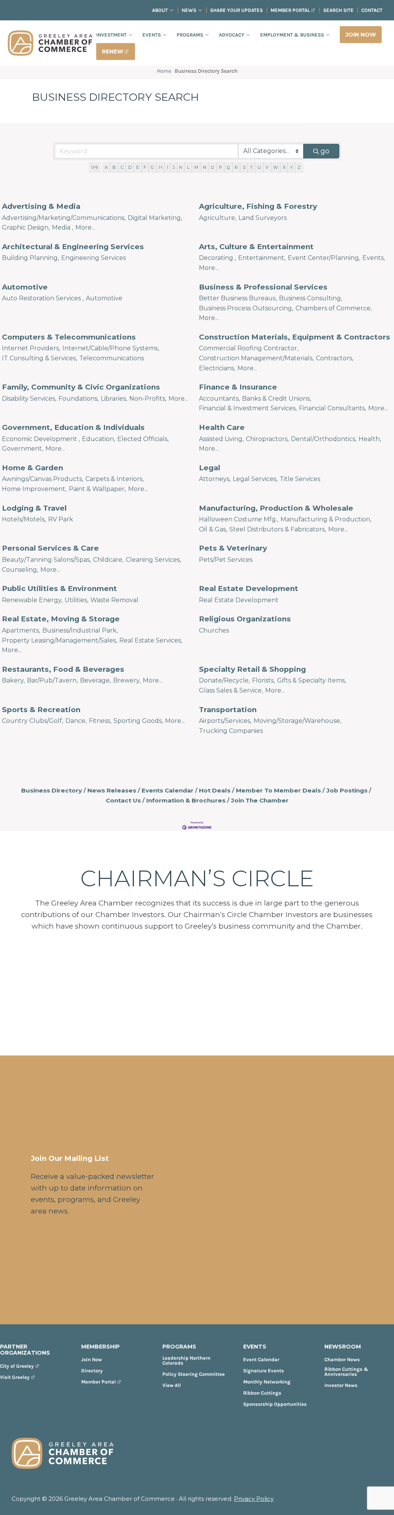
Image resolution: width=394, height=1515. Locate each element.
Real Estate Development (248, 588)
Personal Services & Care (50, 548)
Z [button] (299, 167)
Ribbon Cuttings (262, 1392)
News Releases (111, 790)
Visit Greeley (15, 1377)
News (189, 10)
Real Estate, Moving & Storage (61, 618)
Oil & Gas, (213, 529)
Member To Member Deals (278, 790)
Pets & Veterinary (233, 548)
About (160, 10)
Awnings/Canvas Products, (42, 479)
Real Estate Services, (150, 640)
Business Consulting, (310, 298)
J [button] (174, 167)
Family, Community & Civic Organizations (81, 387)
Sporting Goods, (138, 720)
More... (85, 227)
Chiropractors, (267, 439)
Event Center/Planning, (324, 257)
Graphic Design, (26, 227)
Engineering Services (93, 257)
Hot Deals (214, 790)
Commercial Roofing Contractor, (248, 348)
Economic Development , (41, 439)
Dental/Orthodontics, (323, 439)
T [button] (251, 167)
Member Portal (290, 10)
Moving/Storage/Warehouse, (297, 720)
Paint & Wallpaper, (97, 489)
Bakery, (13, 680)
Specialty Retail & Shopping (252, 669)
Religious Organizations (245, 618)
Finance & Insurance (238, 387)
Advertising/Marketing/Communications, (63, 217)
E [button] (137, 167)
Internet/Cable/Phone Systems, (110, 348)
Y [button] (291, 167)
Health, (370, 439)
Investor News (340, 1385)
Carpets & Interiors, (114, 479)
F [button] (145, 167)
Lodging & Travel (34, 508)
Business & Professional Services (263, 287)
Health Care (222, 427)
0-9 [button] (95, 167)
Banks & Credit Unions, (276, 398)
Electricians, (217, 368)
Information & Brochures (185, 800)
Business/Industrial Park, (80, 630)
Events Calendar (168, 790)
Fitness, (100, 720)
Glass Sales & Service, (231, 690)
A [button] (106, 167)
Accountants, (219, 398)
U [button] (259, 167)
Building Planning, (30, 257)
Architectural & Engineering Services (73, 246)
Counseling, (20, 569)
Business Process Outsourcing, (246, 308)
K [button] (180, 167)
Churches (214, 630)
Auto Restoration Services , (42, 298)
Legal (209, 467)
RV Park (60, 519)
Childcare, (108, 559)
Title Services (300, 479)
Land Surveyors (263, 217)
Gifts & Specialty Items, (311, 680)
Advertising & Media (41, 206)
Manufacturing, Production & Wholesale (276, 508)
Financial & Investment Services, (248, 408)
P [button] (220, 167)
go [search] (325, 151)
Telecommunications (111, 358)
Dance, (76, 720)
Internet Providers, (31, 348)
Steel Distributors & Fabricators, (277, 529)
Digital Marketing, (155, 217)
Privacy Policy (254, 1498)
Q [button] (228, 167)
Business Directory (51, 790)
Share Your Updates (236, 10)
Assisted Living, (221, 439)
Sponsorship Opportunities (275, 1404)
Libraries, (114, 398)
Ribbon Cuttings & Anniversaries (346, 1372)
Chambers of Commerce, (334, 308)
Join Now (91, 1359)
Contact (371, 10)
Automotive (25, 287)
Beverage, (95, 680)
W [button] (275, 167)
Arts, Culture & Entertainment (256, 246)
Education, (98, 439)
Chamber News (342, 1359)
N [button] (204, 167)
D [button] (130, 167)
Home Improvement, (34, 489)
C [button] (122, 167)
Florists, (263, 680)
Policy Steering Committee (193, 1374)
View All (171, 1385)
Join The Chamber (260, 800)
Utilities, (76, 600)
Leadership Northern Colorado (186, 1360)
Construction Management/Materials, (256, 358)
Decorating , (217, 257)
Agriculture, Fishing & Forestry (258, 206)
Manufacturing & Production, (325, 519)
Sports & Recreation (41, 709)
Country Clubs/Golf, (32, 720)
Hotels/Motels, (24, 519)
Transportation (228, 709)
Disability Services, (29, 398)
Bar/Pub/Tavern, (52, 680)
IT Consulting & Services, (39, 358)
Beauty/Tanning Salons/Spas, (46, 559)
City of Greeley (17, 1366)
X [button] (284, 167)
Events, (373, 257)
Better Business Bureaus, (238, 298)
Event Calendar (261, 1359)
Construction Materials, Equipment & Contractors (294, 337)
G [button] (152, 167)
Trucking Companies (231, 730)
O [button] (212, 167)
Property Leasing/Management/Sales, (59, 640)
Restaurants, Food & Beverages (63, 669)
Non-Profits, (147, 398)
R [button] (236, 167)
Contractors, (334, 358)
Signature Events (263, 1370)
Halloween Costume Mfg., (238, 519)
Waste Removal (114, 600)
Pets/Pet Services (225, 559)
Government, (22, 448)
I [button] (167, 167)
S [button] (244, 167)
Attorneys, (214, 479)
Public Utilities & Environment (59, 588)
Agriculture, (217, 217)
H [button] (160, 167)
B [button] (114, 167)
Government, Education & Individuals (73, 427)
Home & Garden (32, 467)
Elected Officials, (143, 439)
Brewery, (126, 680)
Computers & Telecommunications (69, 337)
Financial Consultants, (332, 408)
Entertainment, (261, 257)
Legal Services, (255, 479)
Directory (92, 1370)
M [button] (196, 167)
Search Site (338, 10)
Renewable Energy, (32, 600)
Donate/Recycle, (224, 680)
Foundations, (78, 398)
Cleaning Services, (153, 559)
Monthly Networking (266, 1381)
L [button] (188, 167)
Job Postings (346, 790)
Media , (62, 227)
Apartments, (21, 630)
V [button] (267, 167)
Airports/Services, (225, 720)
